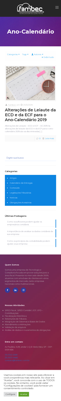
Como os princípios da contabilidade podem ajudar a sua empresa (28, 242)
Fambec (12, 105)
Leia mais (49, 138)
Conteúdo (15, 188)
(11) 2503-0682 (11, 357)
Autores (37, 54)
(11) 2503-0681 (11, 354)
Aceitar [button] (23, 394)
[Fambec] (30, 8)
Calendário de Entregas (21, 183)
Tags (24, 54)
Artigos (13, 178)
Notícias (13, 197)
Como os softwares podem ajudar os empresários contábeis (24, 223)
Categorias (12, 54)
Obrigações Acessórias (20, 202)
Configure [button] (10, 394)
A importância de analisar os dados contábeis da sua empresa (30, 232)
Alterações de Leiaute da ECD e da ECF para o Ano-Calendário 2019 (30, 114)
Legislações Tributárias (20, 193)
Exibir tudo (49, 57)
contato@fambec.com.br (17, 360)
